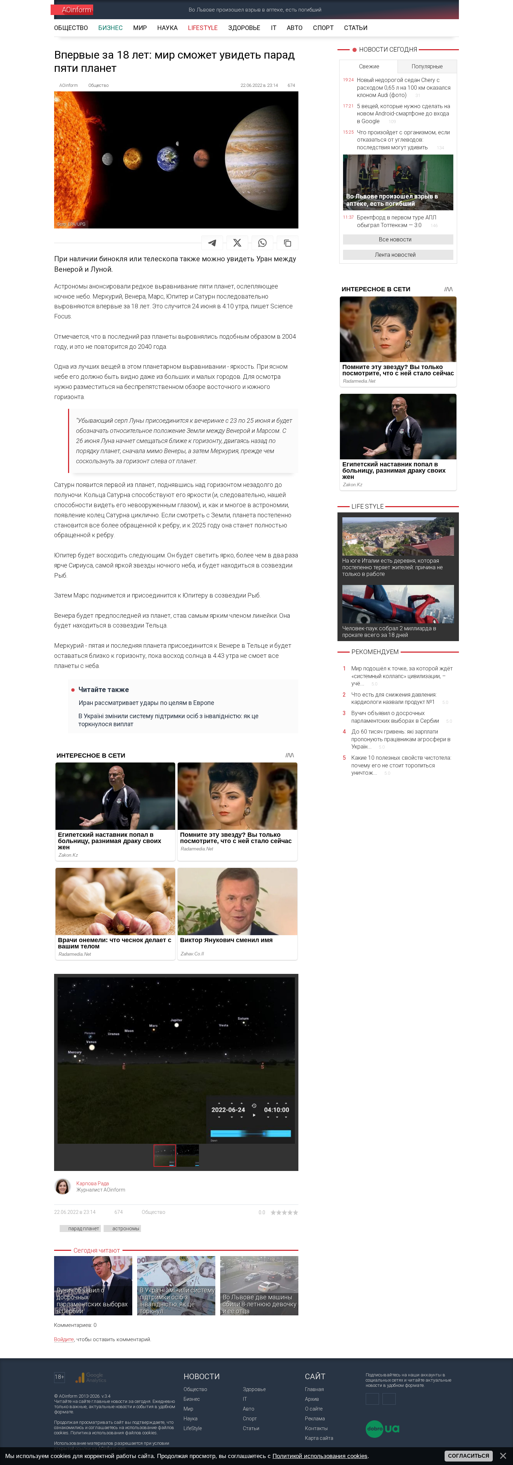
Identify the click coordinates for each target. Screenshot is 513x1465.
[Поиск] (443, 9)
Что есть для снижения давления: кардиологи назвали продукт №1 (399, 698)
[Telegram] (212, 242)
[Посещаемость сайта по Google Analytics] (90, 1378)
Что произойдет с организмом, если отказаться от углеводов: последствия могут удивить (403, 140)
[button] (288, 983)
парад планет (83, 1228)
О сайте (313, 1409)
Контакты (316, 1428)
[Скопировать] (287, 242)
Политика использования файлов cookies (113, 1432)
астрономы (125, 1228)
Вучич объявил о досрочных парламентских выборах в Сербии (401, 717)
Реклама (315, 1418)
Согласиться (468, 1456)
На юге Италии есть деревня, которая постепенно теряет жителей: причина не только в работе (392, 567)
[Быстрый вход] (418, 9)
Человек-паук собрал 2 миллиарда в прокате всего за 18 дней (389, 631)
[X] (237, 242)
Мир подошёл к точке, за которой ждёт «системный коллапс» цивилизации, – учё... (402, 676)
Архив (312, 1399)
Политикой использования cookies (320, 1456)
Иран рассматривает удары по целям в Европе (146, 702)
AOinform (76, 10)
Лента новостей (395, 254)
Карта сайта (319, 1438)
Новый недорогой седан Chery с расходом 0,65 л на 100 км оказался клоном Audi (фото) (404, 87)
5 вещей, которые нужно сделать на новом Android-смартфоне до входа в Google (403, 114)
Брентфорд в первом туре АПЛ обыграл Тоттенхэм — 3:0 (397, 221)
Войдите (64, 1339)
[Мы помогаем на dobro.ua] (382, 1436)
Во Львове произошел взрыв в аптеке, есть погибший (255, 10)
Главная (314, 1389)
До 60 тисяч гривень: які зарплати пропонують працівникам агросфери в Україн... (401, 739)
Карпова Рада (92, 1183)
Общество (153, 1212)
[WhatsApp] (262, 242)
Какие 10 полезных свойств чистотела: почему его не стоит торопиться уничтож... (401, 765)
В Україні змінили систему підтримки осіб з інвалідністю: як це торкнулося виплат (169, 720)
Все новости (395, 239)
